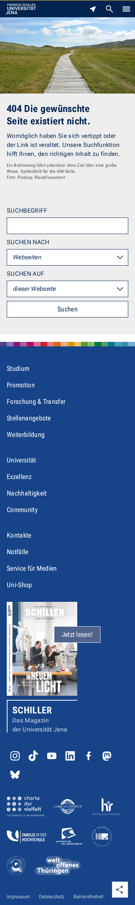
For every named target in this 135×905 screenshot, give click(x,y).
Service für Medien (32, 568)
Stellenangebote (29, 418)
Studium (18, 368)
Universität (21, 460)
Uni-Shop (19, 585)
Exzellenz (19, 476)
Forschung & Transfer (36, 401)
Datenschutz (51, 896)
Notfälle (17, 552)
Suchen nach (28, 242)
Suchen (67, 309)
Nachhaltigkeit (26, 493)
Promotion (21, 385)
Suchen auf (25, 273)
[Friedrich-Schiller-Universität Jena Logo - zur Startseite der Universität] (21, 9)
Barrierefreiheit (89, 896)
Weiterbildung (26, 434)
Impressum (18, 896)
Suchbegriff (27, 210)
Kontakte (19, 535)
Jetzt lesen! (77, 634)
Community (22, 510)
